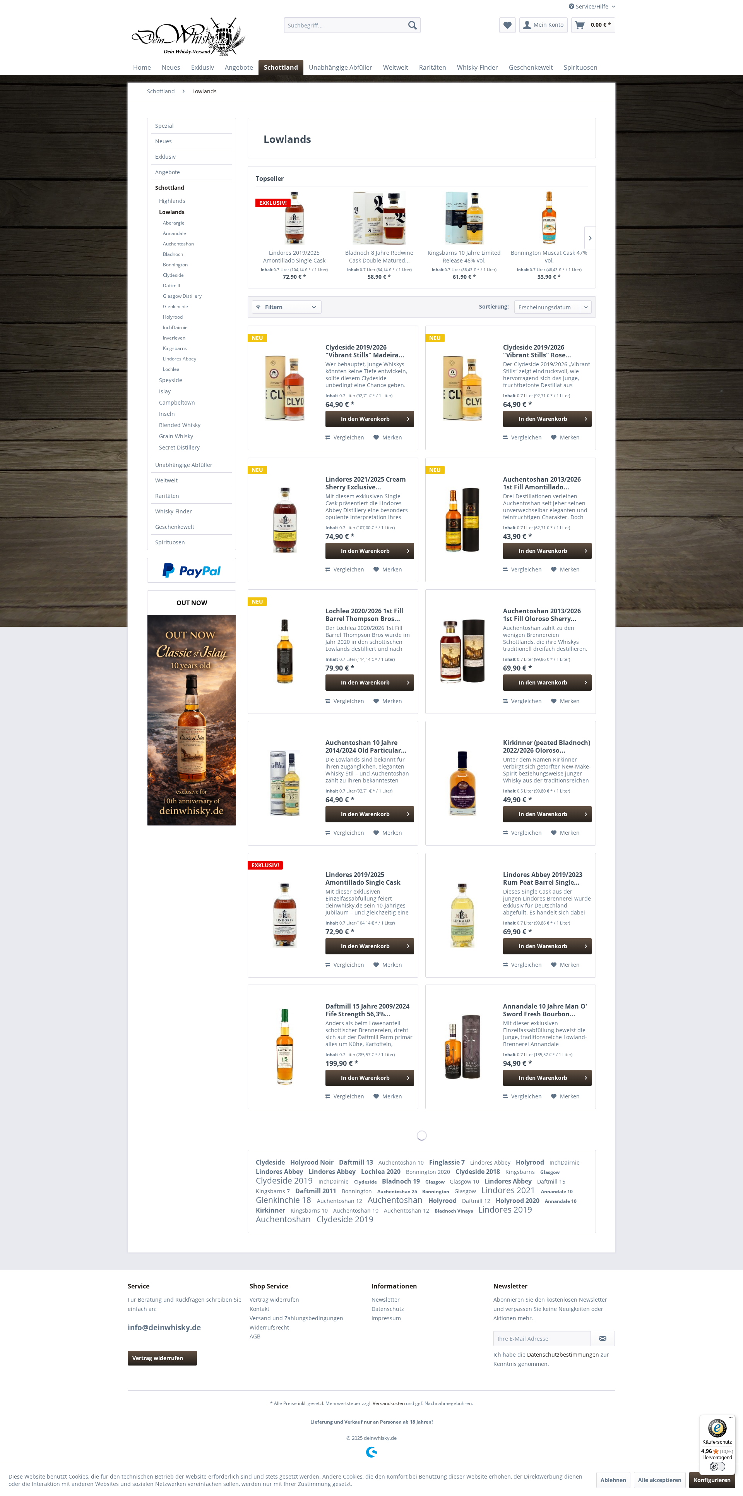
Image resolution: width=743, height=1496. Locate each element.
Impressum (386, 1318)
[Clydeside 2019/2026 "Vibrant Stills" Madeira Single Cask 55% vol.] (285, 388)
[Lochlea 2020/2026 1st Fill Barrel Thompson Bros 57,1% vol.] (285, 651)
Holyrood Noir (312, 1162)
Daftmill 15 (551, 1181)
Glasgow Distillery (182, 296)
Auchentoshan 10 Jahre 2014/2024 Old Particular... (366, 746)
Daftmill (171, 285)
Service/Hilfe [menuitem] (592, 6)
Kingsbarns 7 (273, 1191)
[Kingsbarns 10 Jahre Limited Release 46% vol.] (464, 218)
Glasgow (550, 1172)
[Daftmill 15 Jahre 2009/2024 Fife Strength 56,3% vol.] (285, 1047)
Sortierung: (494, 306)
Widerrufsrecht (269, 1327)
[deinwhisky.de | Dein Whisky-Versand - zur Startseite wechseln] (189, 36)
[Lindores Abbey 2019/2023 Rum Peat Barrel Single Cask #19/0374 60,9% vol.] (462, 915)
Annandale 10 (557, 1191)
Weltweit (166, 480)
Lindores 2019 (505, 1209)
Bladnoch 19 (401, 1181)
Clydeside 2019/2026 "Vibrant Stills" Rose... (537, 351)
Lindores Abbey (179, 358)
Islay (165, 391)
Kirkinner (271, 1210)
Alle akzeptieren (659, 1480)
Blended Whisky (179, 425)
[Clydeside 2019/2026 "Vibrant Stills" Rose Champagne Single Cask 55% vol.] (462, 388)
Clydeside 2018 (478, 1171)
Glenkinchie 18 (284, 1199)
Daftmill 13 (357, 1162)
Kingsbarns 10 (310, 1210)
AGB (255, 1336)
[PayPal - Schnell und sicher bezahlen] (191, 570)
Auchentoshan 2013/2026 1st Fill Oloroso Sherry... (542, 615)
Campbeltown (177, 402)
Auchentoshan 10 (401, 1162)
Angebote (167, 172)
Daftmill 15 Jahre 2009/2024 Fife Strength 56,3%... (367, 1010)
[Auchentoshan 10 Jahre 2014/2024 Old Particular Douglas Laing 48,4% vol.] (285, 783)
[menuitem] (352, 25)
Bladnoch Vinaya (454, 1211)
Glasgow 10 (465, 1181)
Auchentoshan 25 (397, 1191)
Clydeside (173, 275)
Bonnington (175, 264)
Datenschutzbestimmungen (563, 1354)
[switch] (717, 1466)
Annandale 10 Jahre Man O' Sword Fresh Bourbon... (545, 1010)
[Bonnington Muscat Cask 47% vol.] (549, 218)
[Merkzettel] (507, 25)
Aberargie (174, 223)
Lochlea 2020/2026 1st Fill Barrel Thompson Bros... (364, 615)
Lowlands (172, 212)
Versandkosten (389, 1403)
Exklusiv (165, 156)
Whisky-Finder (173, 511)
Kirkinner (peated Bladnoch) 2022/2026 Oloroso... (546, 746)
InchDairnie (175, 327)
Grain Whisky (176, 436)
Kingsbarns (175, 348)
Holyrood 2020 (518, 1200)
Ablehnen (613, 1480)
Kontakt (259, 1308)
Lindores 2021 (509, 1190)
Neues (163, 141)
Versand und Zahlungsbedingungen (296, 1318)
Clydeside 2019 (285, 1180)
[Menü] (730, 1419)
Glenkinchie (175, 306)
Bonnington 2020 (429, 1171)
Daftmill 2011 (316, 1191)
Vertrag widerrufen (157, 1358)
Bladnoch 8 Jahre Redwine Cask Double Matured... (379, 256)
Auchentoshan (178, 243)
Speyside (170, 380)
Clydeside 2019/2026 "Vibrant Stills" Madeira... (364, 351)
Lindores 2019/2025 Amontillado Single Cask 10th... (294, 256)
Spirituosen (170, 542)
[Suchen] (412, 25)
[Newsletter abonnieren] (603, 1338)
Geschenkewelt (174, 526)
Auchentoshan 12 (340, 1200)
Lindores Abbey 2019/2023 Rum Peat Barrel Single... (542, 878)
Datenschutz (388, 1308)
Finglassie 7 (447, 1162)
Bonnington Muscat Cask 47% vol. (549, 256)
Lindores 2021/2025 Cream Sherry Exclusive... (365, 483)
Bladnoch (173, 254)
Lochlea (171, 369)
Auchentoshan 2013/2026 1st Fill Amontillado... (542, 483)
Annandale (174, 233)
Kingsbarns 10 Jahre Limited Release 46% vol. (464, 256)
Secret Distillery (179, 447)
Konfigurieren (712, 1480)
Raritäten (167, 495)
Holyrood (173, 317)
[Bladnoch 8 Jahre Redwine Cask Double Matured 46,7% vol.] (379, 218)
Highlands (172, 200)
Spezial (164, 125)
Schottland (169, 187)
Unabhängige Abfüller (183, 464)
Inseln (167, 413)
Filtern (273, 307)
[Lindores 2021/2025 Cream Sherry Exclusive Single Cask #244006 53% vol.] (285, 520)
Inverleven (174, 338)
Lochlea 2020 (381, 1171)
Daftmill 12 (477, 1200)
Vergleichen (348, 437)
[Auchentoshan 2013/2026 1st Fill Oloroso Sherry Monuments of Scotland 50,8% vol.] (462, 651)
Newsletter (386, 1299)
